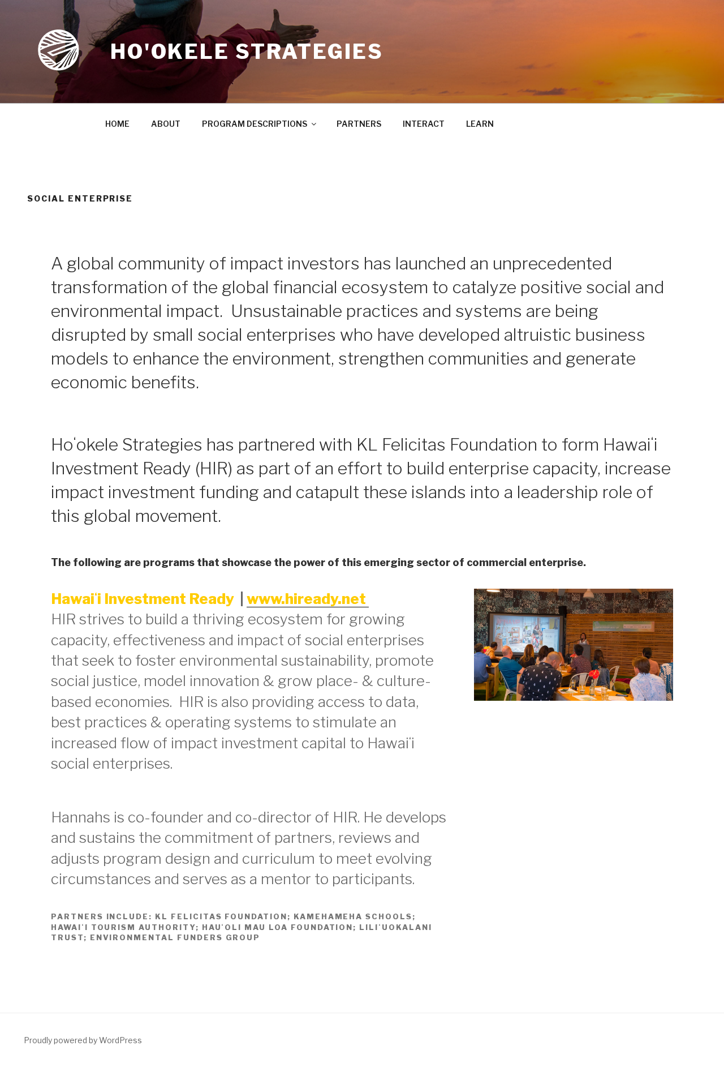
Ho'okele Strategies (246, 51)
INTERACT (424, 123)
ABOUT (165, 123)
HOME (117, 123)
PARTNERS (359, 123)
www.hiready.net (308, 598)
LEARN (480, 123)
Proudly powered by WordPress (83, 1040)
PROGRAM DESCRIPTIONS (254, 123)
